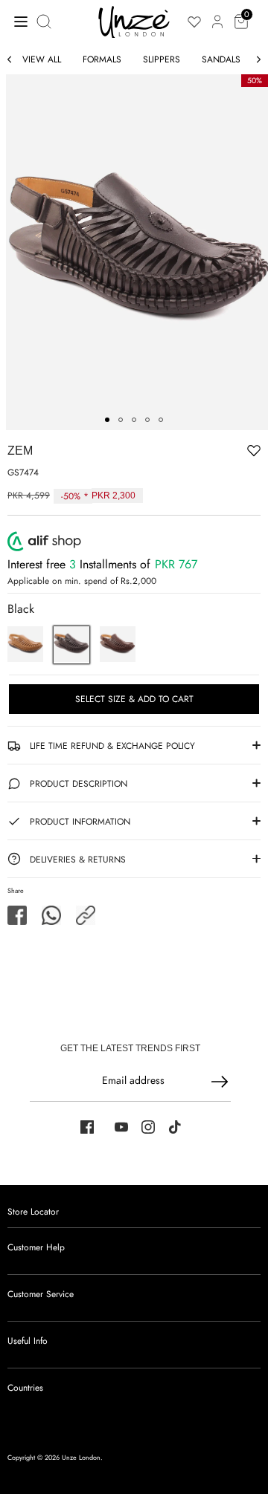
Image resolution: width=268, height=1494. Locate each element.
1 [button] (107, 420)
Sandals (221, 59)
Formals (102, 59)
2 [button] (120, 420)
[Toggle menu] (17, 21)
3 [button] (134, 420)
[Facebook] (87, 1127)
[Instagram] (148, 1127)
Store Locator (33, 1211)
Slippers (161, 59)
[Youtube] (121, 1127)
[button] (85, 915)
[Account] (217, 13)
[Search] (45, 21)
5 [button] (161, 420)
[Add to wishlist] (208, 450)
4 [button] (147, 420)
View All (41, 59)
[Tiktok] (175, 1127)
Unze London (81, 1457)
